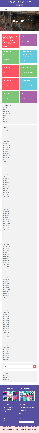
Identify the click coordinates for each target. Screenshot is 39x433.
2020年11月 (6, 157)
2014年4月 (6, 305)
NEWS (5, 109)
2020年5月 (6, 163)
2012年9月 (6, 341)
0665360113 (29, 1)
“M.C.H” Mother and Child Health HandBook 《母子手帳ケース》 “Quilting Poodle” (10, 37)
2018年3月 (6, 213)
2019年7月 (6, 182)
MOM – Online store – (8, 411)
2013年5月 (6, 326)
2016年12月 (6, 242)
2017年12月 (6, 219)
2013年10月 (6, 316)
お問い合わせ (6, 379)
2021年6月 (6, 147)
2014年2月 (6, 308)
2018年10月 (6, 200)
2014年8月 (6, 297)
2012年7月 (6, 345)
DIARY (5, 107)
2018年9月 (6, 202)
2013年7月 (6, 322)
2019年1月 (6, 194)
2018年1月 (6, 217)
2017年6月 (6, 231)
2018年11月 (6, 198)
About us (6, 375)
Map (4, 418)
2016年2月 (6, 262)
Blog (4, 416)
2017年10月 (6, 223)
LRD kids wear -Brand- (8, 409)
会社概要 (6, 377)
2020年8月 (6, 161)
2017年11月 (6, 221)
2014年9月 (6, 295)
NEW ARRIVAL (6, 111)
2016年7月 (6, 252)
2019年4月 (6, 188)
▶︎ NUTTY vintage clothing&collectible (27, 407)
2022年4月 (6, 135)
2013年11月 (6, 314)
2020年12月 (6, 155)
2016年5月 (6, 256)
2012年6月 (6, 347)
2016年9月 (6, 248)
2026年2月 (6, 130)
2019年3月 (6, 190)
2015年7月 (6, 275)
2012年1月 (6, 357)
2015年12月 (6, 266)
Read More (5, 46)
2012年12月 (6, 336)
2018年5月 (6, 209)
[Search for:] (19, 366)
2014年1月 (6, 310)
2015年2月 (6, 285)
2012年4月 (6, 351)
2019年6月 (6, 184)
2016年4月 (6, 258)
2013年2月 (6, 332)
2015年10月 (6, 270)
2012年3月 (6, 353)
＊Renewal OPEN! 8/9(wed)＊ (28, 93)
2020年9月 (6, 159)
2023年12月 (6, 132)
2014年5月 (6, 303)
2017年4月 (6, 235)
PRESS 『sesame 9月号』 (27, 67)
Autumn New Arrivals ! (8, 67)
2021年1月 (6, 153)
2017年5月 (6, 233)
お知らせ (12, 95)
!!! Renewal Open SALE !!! (27, 80)
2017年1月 (6, 240)
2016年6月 (6, 254)
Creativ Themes (19, 430)
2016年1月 (6, 264)
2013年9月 (6, 318)
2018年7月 (6, 205)
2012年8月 (6, 343)
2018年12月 (6, 196)
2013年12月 (6, 312)
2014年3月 (6, 306)
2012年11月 (6, 338)
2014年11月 (6, 291)
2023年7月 (6, 134)
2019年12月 (6, 172)
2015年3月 (6, 283)
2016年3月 (6, 260)
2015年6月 (6, 277)
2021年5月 (6, 149)
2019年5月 (6, 186)
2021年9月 (6, 141)
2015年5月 (6, 279)
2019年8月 (6, 180)
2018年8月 (6, 203)
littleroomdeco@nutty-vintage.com (19, 2)
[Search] (34, 366)
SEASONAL (6, 117)
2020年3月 (6, 167)
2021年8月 (6, 143)
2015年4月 (6, 281)
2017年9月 (6, 225)
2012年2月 (6, 355)
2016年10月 (6, 246)
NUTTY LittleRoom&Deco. (12, 8)
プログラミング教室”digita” (8, 413)
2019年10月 (6, 176)
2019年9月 (6, 178)
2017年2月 (6, 238)
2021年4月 (6, 151)
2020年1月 (6, 170)
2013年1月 (6, 334)
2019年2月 (6, 192)
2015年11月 (6, 268)
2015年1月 (6, 287)
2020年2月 (6, 169)
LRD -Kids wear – (7, 113)
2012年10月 (6, 339)
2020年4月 (6, 165)
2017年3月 (6, 237)
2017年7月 (6, 229)
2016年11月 (6, 244)
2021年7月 (6, 145)
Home (5, 420)
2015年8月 (6, 273)
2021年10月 (6, 139)
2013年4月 (6, 328)
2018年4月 (6, 211)
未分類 (12, 40)
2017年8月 (6, 227)
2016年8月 (6, 250)
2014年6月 (6, 301)
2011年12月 (6, 359)
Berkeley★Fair (25, 36)
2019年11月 (6, 174)
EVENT (5, 119)
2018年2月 (6, 215)
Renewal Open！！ (7, 93)
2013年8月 (6, 320)
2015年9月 (6, 271)
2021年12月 (6, 137)
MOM (5, 115)
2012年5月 (6, 349)
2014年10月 (6, 293)
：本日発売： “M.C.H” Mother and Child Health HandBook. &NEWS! (10, 53)
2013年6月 (6, 324)
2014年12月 (6, 289)
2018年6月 (6, 207)
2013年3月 (6, 330)
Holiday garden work (7, 80)
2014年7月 (6, 299)
